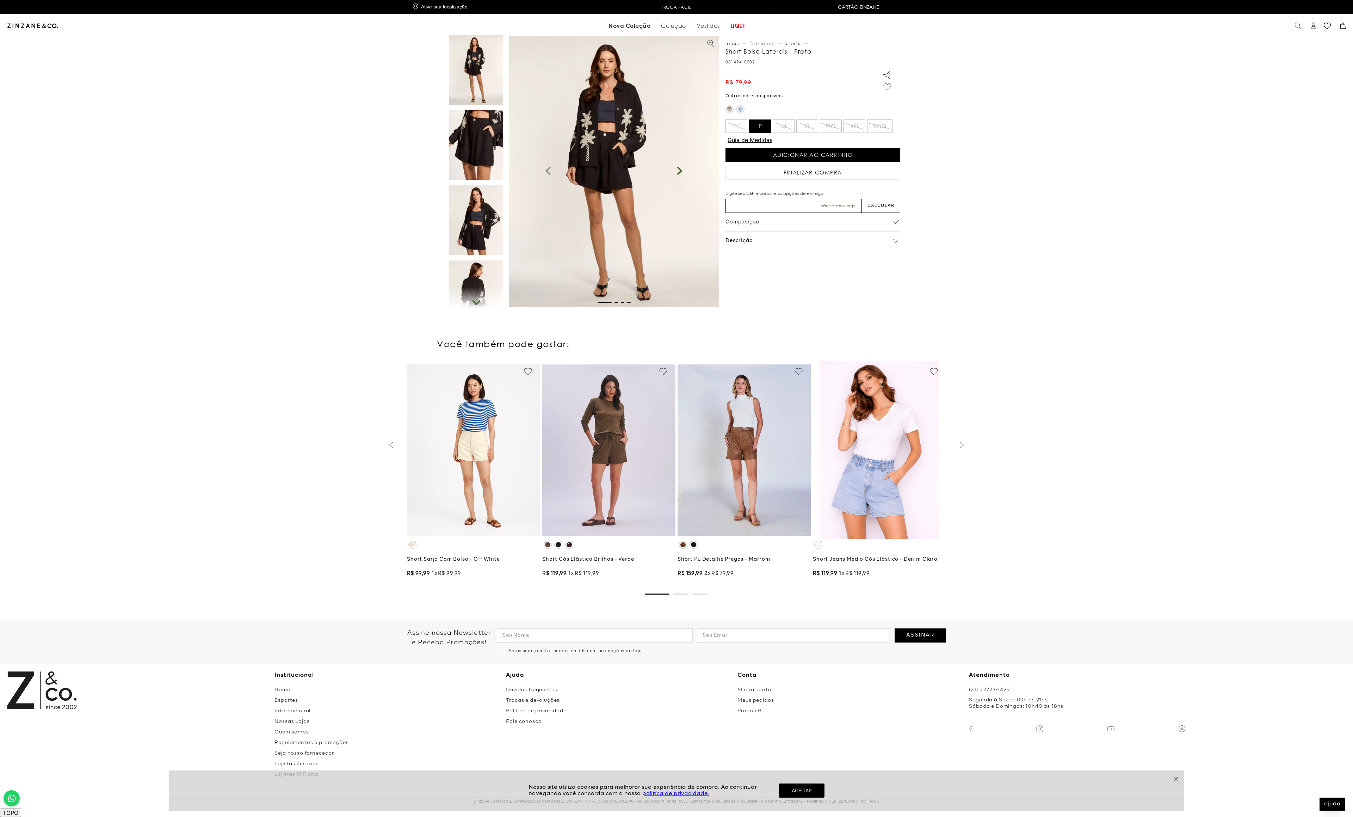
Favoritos (1327, 25)
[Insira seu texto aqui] (970, 728)
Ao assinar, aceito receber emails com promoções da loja (575, 651)
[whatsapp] (12, 798)
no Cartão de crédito (713, 7)
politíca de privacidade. (675, 794)
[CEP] (793, 202)
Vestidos (708, 25)
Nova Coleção (629, 25)
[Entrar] (1313, 26)
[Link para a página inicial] (733, 43)
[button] (577, 7)
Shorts (792, 43)
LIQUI (737, 25)
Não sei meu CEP (838, 205)
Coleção (673, 25)
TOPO (10, 812)
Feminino (761, 43)
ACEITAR (802, 790)
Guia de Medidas (750, 139)
